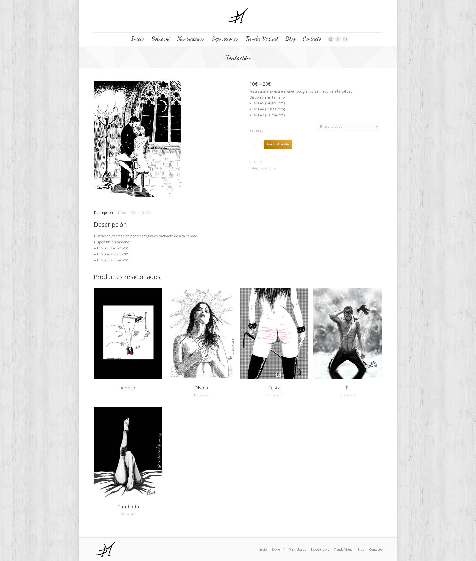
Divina (201, 388)
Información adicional (135, 212)
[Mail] (345, 39)
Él (348, 388)
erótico (270, 168)
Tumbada (128, 507)
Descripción (103, 212)
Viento (128, 388)
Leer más (121, 334)
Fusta (274, 388)
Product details (135, 334)
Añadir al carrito (278, 144)
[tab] (103, 213)
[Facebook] (338, 39)
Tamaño (256, 130)
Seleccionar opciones (194, 334)
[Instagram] (331, 39)
